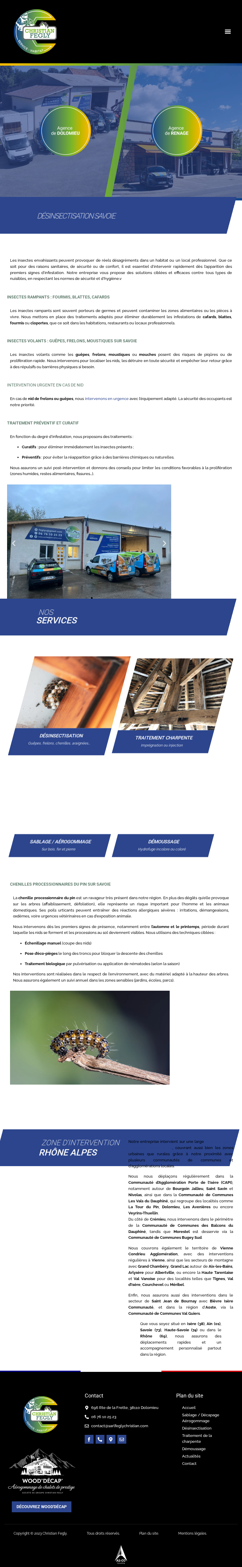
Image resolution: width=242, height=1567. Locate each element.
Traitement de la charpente (197, 1438)
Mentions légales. (192, 1533)
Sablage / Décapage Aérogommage (200, 1418)
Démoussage (194, 1449)
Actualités (191, 1456)
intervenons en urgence (106, 398)
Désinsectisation (197, 1428)
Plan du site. (149, 1533)
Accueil (189, 1407)
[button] (228, 31)
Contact (189, 1463)
